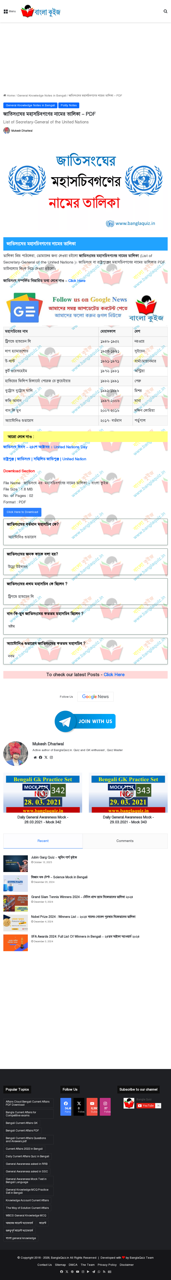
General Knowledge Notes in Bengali (41, 95)
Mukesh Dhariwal (22, 130)
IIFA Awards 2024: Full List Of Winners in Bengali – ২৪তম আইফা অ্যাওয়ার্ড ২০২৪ (85, 936)
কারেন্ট (42, 1223)
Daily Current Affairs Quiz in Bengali (27, 1156)
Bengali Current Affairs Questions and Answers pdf (26, 1140)
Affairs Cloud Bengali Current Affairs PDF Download (27, 1103)
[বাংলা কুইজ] (40, 11)
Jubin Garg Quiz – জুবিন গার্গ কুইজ (54, 857)
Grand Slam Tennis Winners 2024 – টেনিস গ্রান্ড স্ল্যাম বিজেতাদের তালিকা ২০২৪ (82, 897)
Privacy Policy (107, 1265)
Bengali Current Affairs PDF (22, 1130)
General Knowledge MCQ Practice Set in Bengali (27, 1191)
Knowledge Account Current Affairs (27, 1200)
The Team (88, 1265)
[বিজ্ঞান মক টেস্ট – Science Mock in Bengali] (15, 883)
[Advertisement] (85, 58)
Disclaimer (127, 1265)
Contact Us (44, 1265)
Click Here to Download (22, 512)
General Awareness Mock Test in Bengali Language (26, 1181)
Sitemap (60, 1265)
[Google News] (95, 697)
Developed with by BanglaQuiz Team (127, 1258)
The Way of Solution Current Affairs (27, 1208)
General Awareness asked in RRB (26, 1163)
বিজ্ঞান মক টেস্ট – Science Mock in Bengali (59, 877)
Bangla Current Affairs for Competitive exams (21, 1114)
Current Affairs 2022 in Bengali (24, 1148)
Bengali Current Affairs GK (22, 1123)
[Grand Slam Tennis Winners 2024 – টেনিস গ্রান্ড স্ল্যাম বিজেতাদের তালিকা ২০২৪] (15, 903)
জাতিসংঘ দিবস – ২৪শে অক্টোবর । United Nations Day (45, 447)
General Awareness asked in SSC (27, 1171)
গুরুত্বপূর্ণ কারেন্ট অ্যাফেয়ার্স (19, 1230)
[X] (46, 757)
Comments (125, 841)
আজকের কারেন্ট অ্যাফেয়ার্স (19, 1223)
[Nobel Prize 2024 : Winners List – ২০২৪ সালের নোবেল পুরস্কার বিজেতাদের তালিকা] (15, 923)
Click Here (77, 280)
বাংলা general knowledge (21, 1238)
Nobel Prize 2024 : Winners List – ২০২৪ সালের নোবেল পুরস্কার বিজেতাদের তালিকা (83, 917)
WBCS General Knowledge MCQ (26, 1215)
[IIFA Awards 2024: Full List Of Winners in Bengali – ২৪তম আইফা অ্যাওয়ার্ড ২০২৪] (15, 942)
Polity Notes (69, 105)
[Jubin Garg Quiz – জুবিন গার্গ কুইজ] (15, 863)
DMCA (73, 1265)
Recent (43, 841)
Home (10, 95)
